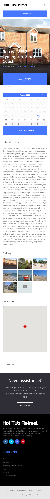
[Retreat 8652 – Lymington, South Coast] (10, 264)
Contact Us (25, 405)
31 (6, 124)
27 (25, 120)
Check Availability (25, 130)
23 (44, 116)
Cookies (17, 495)
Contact (39, 495)
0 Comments (9, 365)
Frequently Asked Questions (13, 466)
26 (19, 120)
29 (38, 120)
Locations (6, 462)
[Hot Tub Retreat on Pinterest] (23, 441)
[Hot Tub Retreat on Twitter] (11, 441)
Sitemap (32, 495)
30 (44, 120)
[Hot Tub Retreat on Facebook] (5, 441)
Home (5, 459)
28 (31, 120)
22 (38, 116)
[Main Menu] (44, 5)
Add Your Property (9, 476)
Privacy (24, 495)
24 (6, 120)
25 (12, 120)
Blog (4, 469)
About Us (6, 472)
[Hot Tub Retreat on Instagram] (17, 441)
